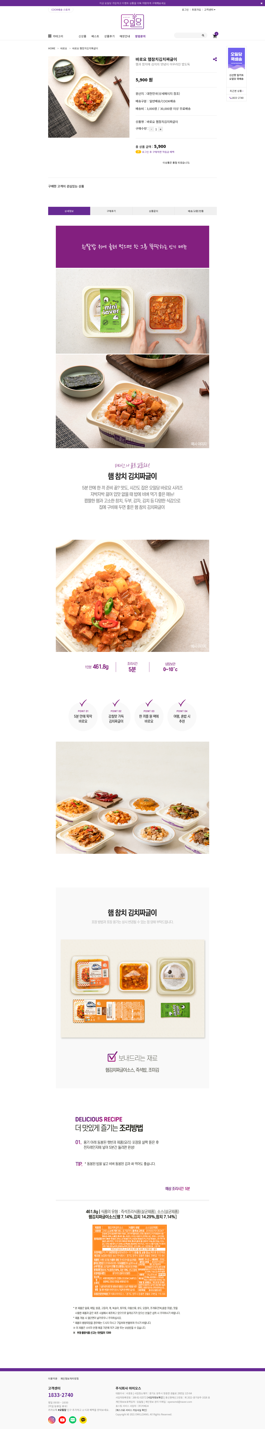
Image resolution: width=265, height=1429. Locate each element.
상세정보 (69, 211)
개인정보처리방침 (69, 1378)
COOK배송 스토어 (60, 9)
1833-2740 (238, 98)
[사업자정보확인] (155, 1397)
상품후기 (109, 36)
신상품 (82, 36)
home (51, 48)
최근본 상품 (236, 91)
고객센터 (209, 9)
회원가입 (196, 9)
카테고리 (58, 36)
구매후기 (111, 211)
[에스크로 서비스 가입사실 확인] (131, 1410)
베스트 (95, 36)
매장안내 (125, 36)
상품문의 (153, 211)
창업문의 (140, 36)
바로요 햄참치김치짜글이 (85, 48)
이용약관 (52, 1378)
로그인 (185, 9)
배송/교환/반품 (196, 211)
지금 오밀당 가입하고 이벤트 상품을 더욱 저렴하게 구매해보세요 (132, 3)
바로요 (63, 48)
